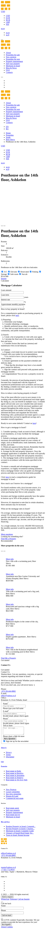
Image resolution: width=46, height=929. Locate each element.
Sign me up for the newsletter (17, 741)
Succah (24, 274)
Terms (8, 755)
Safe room (14, 274)
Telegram (13, 899)
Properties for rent (13, 59)
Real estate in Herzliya (14, 773)
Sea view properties (13, 794)
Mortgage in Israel (13, 66)
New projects (11, 57)
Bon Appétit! (6, 924)
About (8, 53)
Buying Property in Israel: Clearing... (20, 829)
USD (8, 16)
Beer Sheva (10, 140)
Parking (35, 272)
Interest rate (5, 300)
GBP (8, 22)
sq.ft (7, 35)
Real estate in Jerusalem (15, 775)
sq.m (8, 33)
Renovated (24, 272)
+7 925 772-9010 (7, 870)
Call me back (6, 915)
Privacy (9, 752)
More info (10, 559)
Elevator (14, 272)
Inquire (4, 279)
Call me (21, 899)
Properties (10, 135)
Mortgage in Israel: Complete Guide (20, 831)
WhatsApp (5, 899)
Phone (6, 719)
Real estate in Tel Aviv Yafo (16, 780)
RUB (8, 20)
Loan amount (6, 290)
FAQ (8, 70)
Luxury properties (13, 792)
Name (5, 704)
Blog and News (5, 821)
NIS (7, 24)
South (8, 137)
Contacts (9, 72)
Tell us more (8, 726)
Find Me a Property (8, 539)
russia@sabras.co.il (8, 867)
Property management (14, 61)
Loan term (5, 295)
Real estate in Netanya (14, 778)
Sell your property (13, 64)
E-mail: (4, 693)
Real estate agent (12, 808)
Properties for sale (13, 55)
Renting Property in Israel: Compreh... (20, 826)
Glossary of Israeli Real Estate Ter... (20, 833)
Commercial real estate (14, 798)
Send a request (7, 897)
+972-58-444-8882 (8, 691)
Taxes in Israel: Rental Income (17, 835)
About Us (4, 747)
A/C (5, 272)
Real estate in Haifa (13, 771)
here (17, 315)
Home (8, 133)
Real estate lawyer (13, 815)
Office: (3, 698)
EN (7, 127)
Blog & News (11, 68)
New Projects (11, 790)
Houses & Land (12, 796)
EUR (8, 18)
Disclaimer (10, 757)
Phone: (3, 689)
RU (7, 129)
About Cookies (7, 927)
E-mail (6, 711)
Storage (4, 274)
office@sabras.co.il (8, 696)
